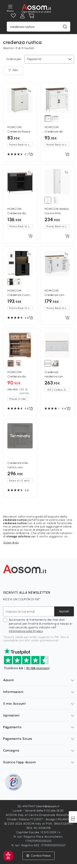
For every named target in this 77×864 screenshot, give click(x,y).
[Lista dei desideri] (13, 16)
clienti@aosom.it (47, 806)
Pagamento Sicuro (17, 739)
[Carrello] (31, 16)
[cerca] (65, 27)
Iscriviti (64, 611)
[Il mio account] (22, 15)
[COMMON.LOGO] (36, 8)
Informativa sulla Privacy (26, 631)
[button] (8, 856)
